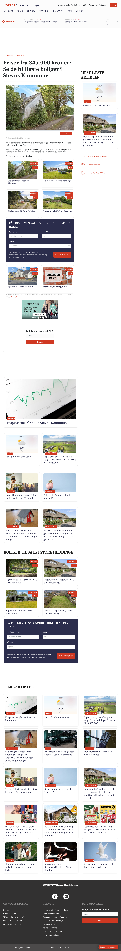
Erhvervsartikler (49, 924)
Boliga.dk (14, 297)
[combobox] (10, 246)
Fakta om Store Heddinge (53, 921)
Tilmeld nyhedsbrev (108, 947)
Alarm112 (8, 11)
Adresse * (13, 241)
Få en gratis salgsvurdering (54, 931)
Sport (69, 11)
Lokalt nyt (57, 11)
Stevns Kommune (50, 928)
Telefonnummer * (16, 232)
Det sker (43, 11)
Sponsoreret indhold (51, 935)
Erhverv (30, 11)
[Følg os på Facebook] (55, 896)
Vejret (79, 11)
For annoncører (9, 913)
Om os (6, 910)
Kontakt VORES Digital (12, 921)
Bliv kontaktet (62, 254)
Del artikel (64, 133)
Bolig (20, 11)
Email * (45, 232)
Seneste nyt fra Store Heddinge (55, 910)
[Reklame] (40, 309)
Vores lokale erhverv (51, 913)
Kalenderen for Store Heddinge (55, 917)
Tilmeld (113, 5)
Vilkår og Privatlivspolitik (13, 917)
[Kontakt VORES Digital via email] (66, 896)
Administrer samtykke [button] (12, 924)
